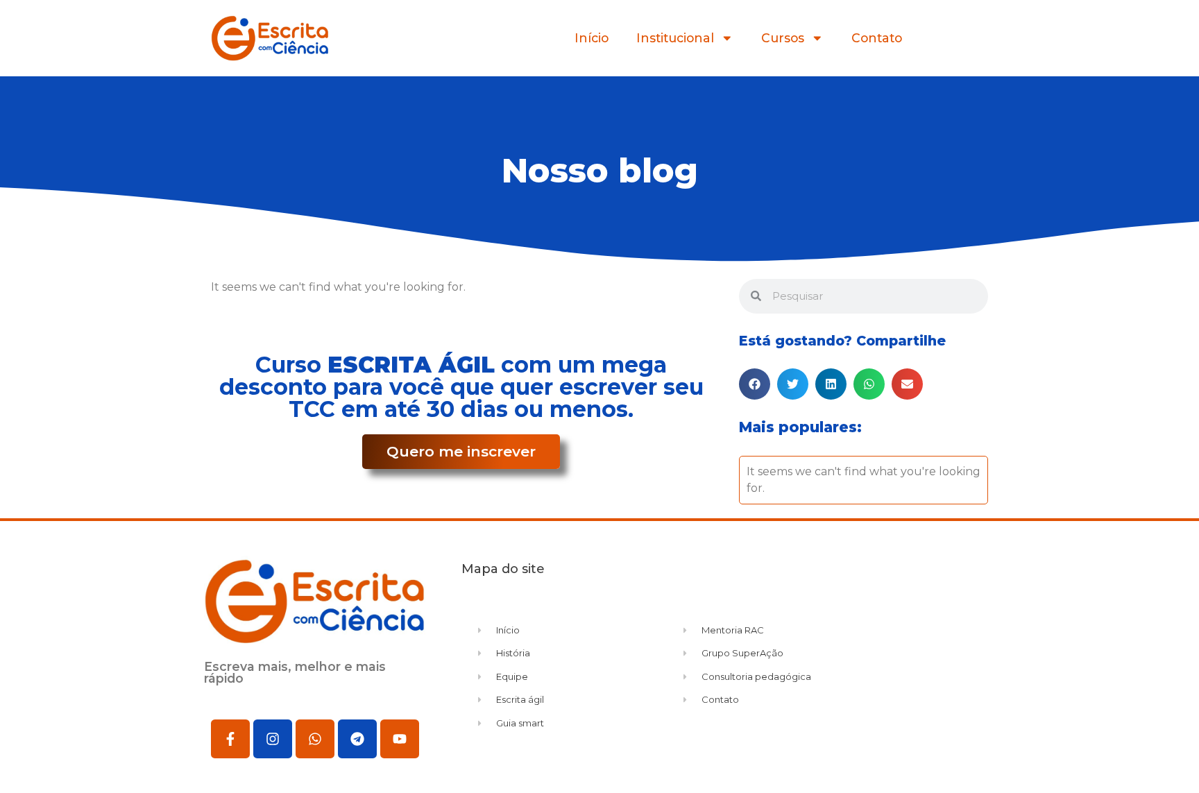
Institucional (675, 38)
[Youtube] (399, 738)
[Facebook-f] (230, 738)
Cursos (782, 38)
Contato (876, 38)
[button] (754, 384)
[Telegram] (357, 738)
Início (592, 38)
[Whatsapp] (315, 738)
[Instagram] (272, 738)
